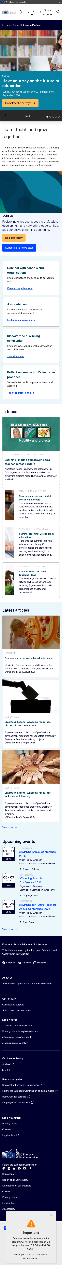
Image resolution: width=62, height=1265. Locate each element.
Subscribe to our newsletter (16, 1010)
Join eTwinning (15, 356)
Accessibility (8, 1208)
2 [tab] (50, 117)
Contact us (8, 1174)
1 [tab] (47, 117)
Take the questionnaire (20, 392)
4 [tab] (56, 117)
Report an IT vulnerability (15, 1179)
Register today (14, 237)
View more (7, 827)
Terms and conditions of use (17, 1025)
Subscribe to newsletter (19, 247)
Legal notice (8, 1203)
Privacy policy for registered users (20, 1031)
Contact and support (13, 1004)
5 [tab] (59, 117)
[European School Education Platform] (9, 12)
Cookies (6, 1129)
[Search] (58, 12)
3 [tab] (53, 117)
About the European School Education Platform (27, 983)
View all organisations (19, 288)
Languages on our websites (16, 1185)
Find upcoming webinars (21, 320)
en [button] (20, 12)
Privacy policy (9, 1123)
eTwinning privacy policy (15, 1043)
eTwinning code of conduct (16, 1037)
